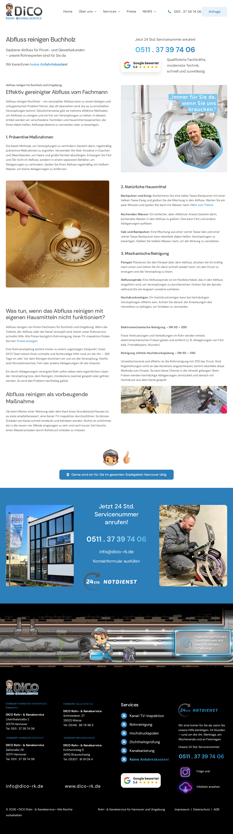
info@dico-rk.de (116, 552)
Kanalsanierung (142, 750)
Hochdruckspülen (144, 733)
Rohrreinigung (141, 724)
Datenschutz (201, 809)
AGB (216, 809)
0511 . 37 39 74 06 (165, 49)
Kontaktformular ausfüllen (116, 561)
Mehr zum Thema (201, 205)
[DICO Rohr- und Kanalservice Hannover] (22, 679)
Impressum (182, 809)
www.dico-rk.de (83, 786)
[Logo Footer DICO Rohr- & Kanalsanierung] (24, 5)
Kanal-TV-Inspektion (147, 715)
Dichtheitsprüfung (145, 742)
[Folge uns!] (202, 777)
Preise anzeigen (27, 341)
